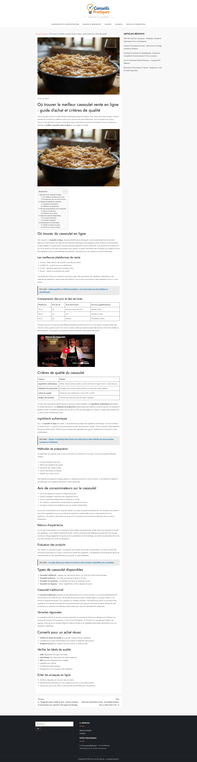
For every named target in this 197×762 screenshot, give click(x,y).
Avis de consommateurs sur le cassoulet (53, 209)
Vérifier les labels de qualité (51, 225)
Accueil (38, 34)
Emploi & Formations (135, 24)
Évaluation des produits (50, 213)
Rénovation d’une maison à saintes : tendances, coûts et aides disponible (143, 69)
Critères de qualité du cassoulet (50, 202)
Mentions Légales (85, 730)
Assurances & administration (65, 24)
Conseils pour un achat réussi (49, 223)
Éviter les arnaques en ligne (52, 227)
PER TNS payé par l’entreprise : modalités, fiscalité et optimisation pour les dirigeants (142, 40)
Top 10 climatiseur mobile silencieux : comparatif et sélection (142, 61)
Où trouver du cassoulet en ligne (50, 195)
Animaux (119, 24)
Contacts (82, 733)
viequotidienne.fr (91, 745)
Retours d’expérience (49, 211)
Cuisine (108, 24)
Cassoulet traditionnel (49, 218)
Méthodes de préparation (51, 206)
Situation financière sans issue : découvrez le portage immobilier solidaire (142, 47)
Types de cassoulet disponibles (50, 216)
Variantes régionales (50, 220)
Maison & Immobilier (92, 24)
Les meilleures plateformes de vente (53, 197)
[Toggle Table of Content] (63, 191)
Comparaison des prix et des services (54, 199)
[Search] (38, 728)
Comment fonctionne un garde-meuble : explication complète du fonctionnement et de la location (142, 54)
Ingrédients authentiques (50, 204)
